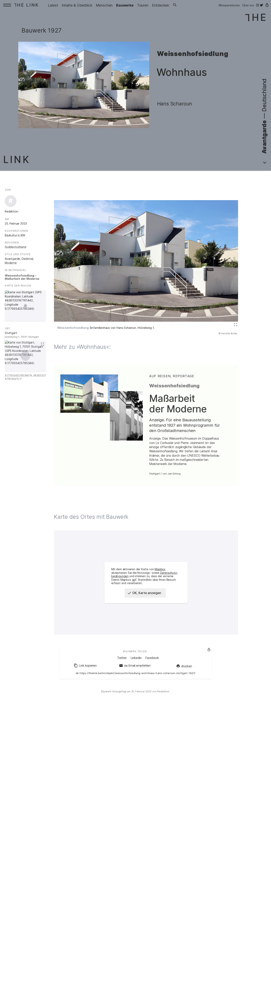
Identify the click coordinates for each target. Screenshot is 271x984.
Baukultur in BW (15, 235)
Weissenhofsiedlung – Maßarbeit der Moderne (22, 277)
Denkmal (27, 258)
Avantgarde (12, 258)
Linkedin (136, 658)
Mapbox (160, 569)
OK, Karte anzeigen (146, 593)
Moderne (11, 263)
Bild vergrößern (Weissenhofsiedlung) (235, 325)
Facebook (152, 658)
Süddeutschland (15, 247)
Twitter (122, 658)
